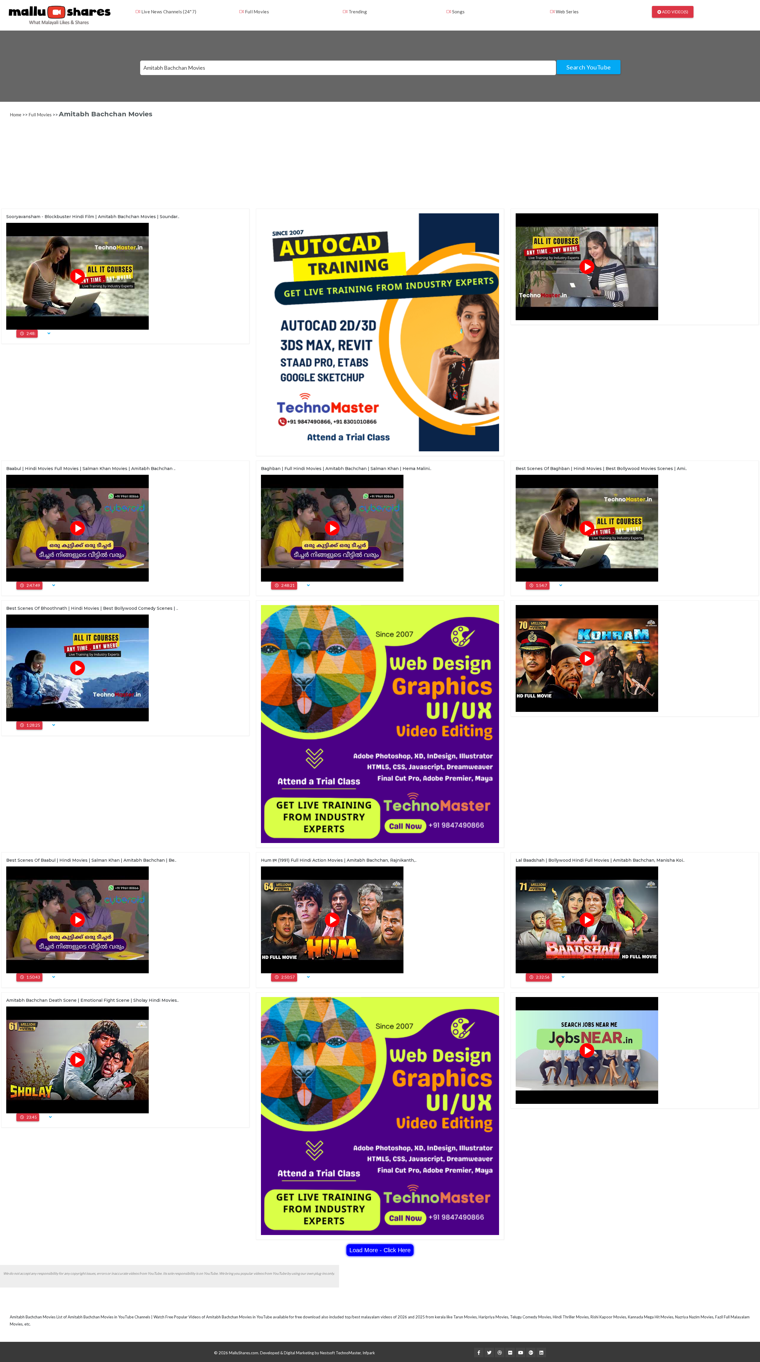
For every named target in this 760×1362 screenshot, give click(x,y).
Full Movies (256, 11)
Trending (357, 11)
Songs (458, 11)
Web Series (567, 11)
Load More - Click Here (380, 1250)
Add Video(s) (674, 11)
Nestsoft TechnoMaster (340, 1352)
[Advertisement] (180, 167)
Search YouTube (588, 67)
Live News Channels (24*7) (168, 11)
